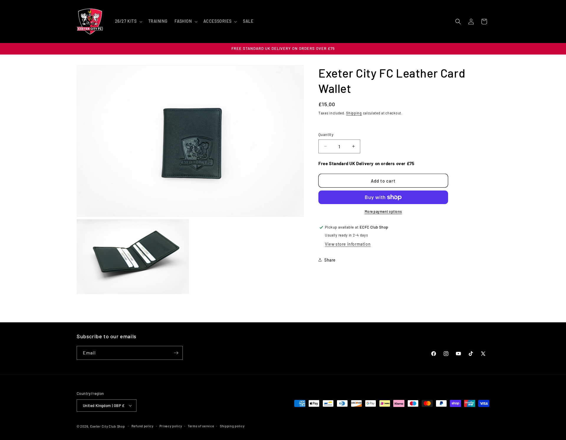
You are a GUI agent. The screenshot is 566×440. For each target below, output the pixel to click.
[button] (128, 21)
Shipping (354, 113)
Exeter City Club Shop (107, 426)
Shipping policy (232, 426)
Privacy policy (170, 426)
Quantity (325, 134)
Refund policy (142, 426)
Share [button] (330, 259)
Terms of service (201, 426)
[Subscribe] (176, 353)
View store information (348, 244)
